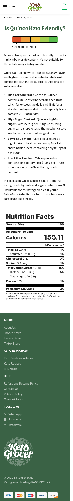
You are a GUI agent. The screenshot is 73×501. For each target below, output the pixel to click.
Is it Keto (17, 17)
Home (7, 17)
